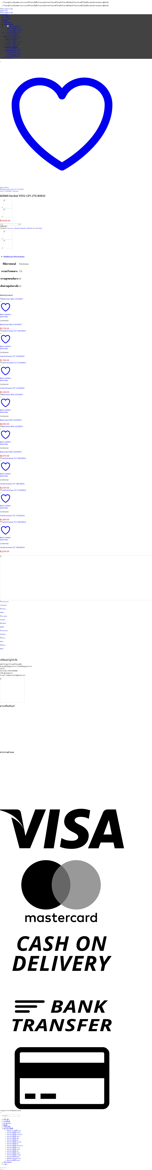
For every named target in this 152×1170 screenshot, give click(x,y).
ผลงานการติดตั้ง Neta (13, 52)
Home (2, 191)
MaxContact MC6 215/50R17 (11, 324)
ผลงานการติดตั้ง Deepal (14, 50)
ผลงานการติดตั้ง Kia (12, 39)
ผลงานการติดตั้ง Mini (13, 34)
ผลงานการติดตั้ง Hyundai (14, 38)
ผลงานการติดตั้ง (8, 24)
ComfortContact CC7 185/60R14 (12, 547)
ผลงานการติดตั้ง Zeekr (13, 49)
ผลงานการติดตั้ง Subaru (14, 28)
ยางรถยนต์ (7, 17)
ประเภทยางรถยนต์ (19, 228)
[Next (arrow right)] (2, 1169)
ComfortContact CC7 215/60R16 (12, 388)
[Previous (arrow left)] (0, 1169)
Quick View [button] (4, 316)
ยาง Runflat (7, 19)
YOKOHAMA (38, 228)
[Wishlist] (0, 61)
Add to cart (3, 226)
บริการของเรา (8, 58)
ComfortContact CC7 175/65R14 (12, 515)
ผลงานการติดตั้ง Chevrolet (14, 30)
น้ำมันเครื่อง (7, 22)
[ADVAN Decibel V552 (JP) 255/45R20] (8, 217)
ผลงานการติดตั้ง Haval (13, 45)
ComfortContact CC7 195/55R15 (12, 356)
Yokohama (15, 191)
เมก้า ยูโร (6, 15)
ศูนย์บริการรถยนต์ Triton (14, 54)
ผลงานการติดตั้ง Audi (15, 26)
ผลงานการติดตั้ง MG (12, 36)
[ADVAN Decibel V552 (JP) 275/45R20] (8, 207)
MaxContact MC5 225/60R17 (11, 420)
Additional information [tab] (14, 256)
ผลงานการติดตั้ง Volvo (13, 32)
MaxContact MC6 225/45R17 (11, 452)
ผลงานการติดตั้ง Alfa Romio (15, 41)
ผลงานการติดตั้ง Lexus (13, 43)
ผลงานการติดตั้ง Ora (13, 47)
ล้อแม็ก (6, 21)
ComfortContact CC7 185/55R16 (12, 484)
